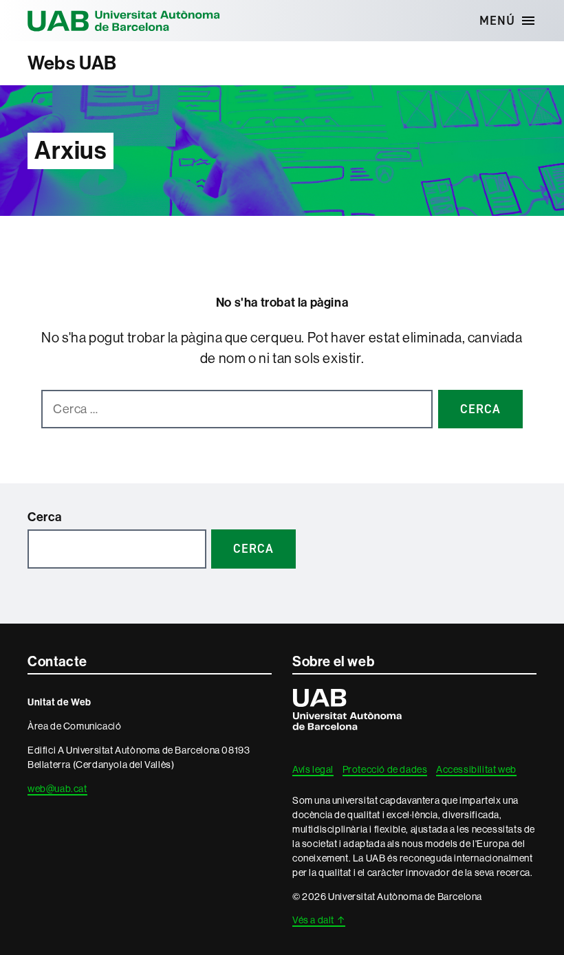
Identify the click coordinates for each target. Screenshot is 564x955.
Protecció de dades (385, 769)
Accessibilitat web (476, 769)
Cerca (45, 517)
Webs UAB (72, 63)
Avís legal (313, 769)
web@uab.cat (57, 788)
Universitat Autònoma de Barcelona (124, 20)
